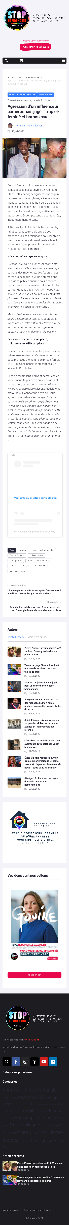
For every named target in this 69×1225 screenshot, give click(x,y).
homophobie (15, 560)
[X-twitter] (7, 1061)
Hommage (8, 1118)
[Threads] (34, 1061)
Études (7, 1146)
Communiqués (14, 1104)
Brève (62, 1098)
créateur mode (36, 555)
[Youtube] (44, 1061)
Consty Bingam (17, 555)
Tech (19, 1141)
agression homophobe (43, 550)
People (14, 1124)
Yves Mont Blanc (17, 571)
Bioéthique (52, 1098)
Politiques (31, 1124)
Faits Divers (45, 94)
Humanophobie (29, 1117)
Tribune (26, 1141)
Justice (51, 1117)
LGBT (12, 566)
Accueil (11, 77)
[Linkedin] (53, 1061)
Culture (31, 1104)
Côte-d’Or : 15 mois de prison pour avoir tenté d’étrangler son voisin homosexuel (42, 743)
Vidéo (59, 1140)
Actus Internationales (29, 77)
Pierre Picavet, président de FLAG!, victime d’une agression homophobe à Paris (42, 651)
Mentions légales (11, 1210)
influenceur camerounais (39, 560)
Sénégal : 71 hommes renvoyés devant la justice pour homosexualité (41, 781)
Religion (56, 1125)
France (55, 1110)
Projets (46, 1125)
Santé (7, 1132)
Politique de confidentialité (37, 1210)
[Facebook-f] (16, 1061)
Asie (14, 1098)
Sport (33, 1133)
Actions (9, 1090)
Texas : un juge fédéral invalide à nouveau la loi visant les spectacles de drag (41, 668)
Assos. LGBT (31, 1097)
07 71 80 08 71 (31, 1040)
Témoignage (41, 1140)
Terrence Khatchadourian (29, 125)
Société (20, 1132)
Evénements (17, 1111)
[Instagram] (25, 1061)
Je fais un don (34, 975)
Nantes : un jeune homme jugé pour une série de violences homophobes (40, 685)
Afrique (23, 550)
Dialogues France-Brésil (47, 1104)
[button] (63, 61)
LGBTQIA (25, 566)
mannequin (40, 566)
